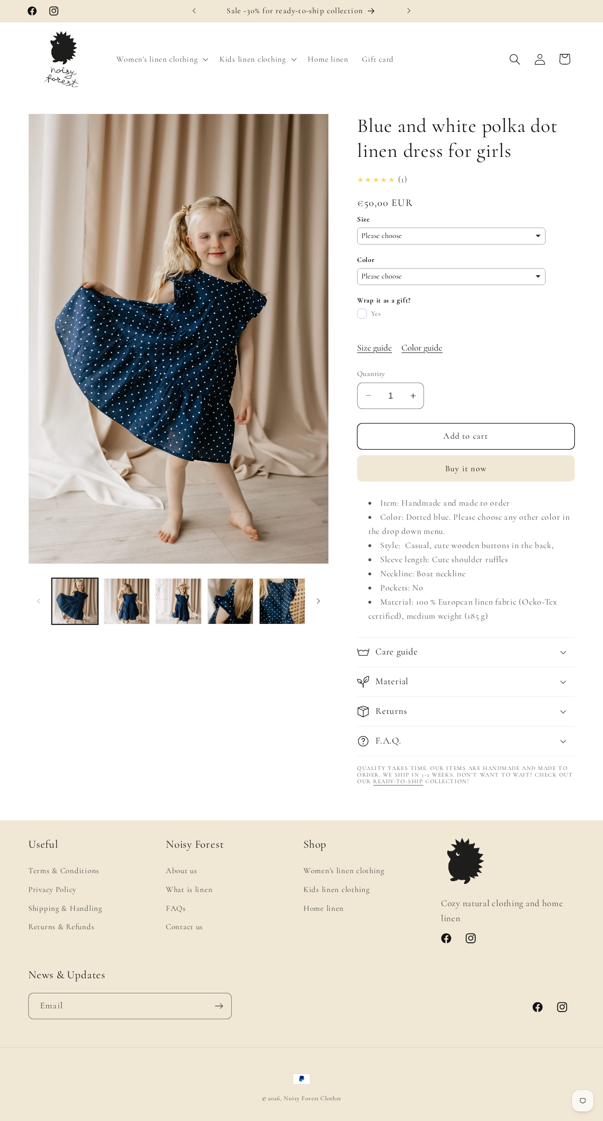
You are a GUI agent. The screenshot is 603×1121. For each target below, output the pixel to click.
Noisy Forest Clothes (312, 1098)
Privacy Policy (52, 889)
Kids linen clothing (336, 889)
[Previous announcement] (194, 11)
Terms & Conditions (63, 871)
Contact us (184, 927)
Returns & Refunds (61, 927)
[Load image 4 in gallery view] (230, 601)
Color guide (421, 347)
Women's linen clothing (343, 871)
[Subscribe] (218, 1006)
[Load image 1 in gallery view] (75, 601)
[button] (161, 59)
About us (181, 871)
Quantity (371, 373)
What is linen (189, 889)
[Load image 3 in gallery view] (178, 601)
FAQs (176, 908)
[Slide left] (38, 601)
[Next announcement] (409, 11)
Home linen (323, 908)
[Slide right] (318, 601)
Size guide (374, 347)
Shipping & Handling (65, 908)
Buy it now (466, 468)
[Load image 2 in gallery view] (127, 601)
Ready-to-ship (398, 781)
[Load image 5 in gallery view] (282, 601)
